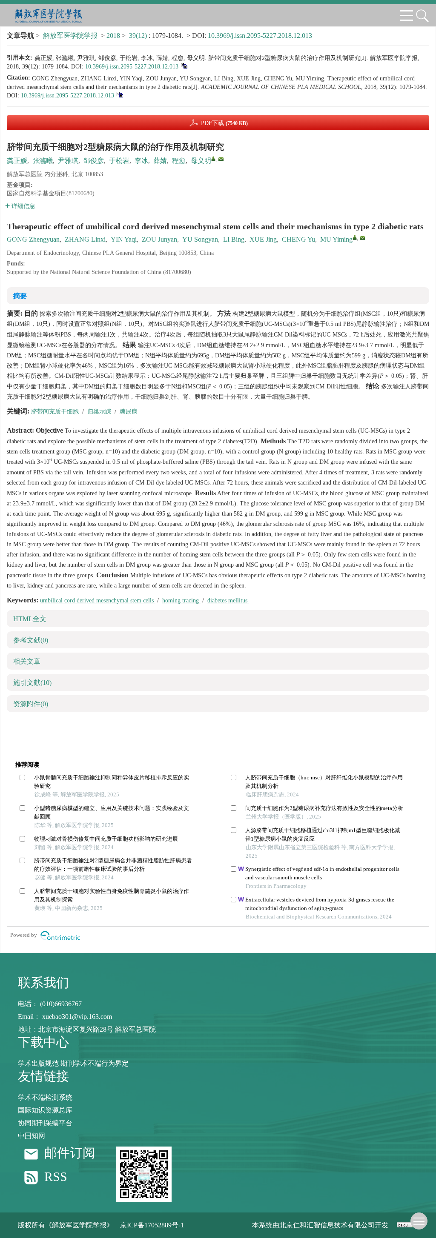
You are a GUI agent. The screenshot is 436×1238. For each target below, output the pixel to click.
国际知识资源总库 (45, 1110)
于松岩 (119, 160)
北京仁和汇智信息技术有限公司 (327, 1225)
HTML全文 (29, 618)
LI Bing (233, 239)
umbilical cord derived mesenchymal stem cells (97, 600)
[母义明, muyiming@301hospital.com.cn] (213, 158)
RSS (55, 1177)
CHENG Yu (298, 239)
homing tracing (181, 600)
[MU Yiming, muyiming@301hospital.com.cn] (355, 237)
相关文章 (26, 661)
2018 (113, 35)
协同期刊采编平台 (45, 1123)
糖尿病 (129, 411)
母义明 (201, 160)
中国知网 (31, 1135)
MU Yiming (336, 239)
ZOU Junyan (159, 239)
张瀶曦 (42, 160)
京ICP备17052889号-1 (152, 1225)
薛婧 (160, 160)
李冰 (141, 160)
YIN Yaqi (124, 239)
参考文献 (30, 640)
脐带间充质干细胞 (55, 411)
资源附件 (30, 703)
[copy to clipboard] (119, 94)
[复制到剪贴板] (183, 65)
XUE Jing (263, 239)
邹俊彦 (93, 160)
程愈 (179, 160)
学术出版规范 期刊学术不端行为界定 (73, 1063)
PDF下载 (224, 123)
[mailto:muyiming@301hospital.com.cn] (221, 159)
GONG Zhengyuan (33, 239)
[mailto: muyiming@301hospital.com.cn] (362, 238)
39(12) (139, 35)
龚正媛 (17, 160)
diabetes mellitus (228, 600)
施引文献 (32, 682)
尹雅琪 (68, 160)
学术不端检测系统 (45, 1097)
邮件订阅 (69, 1153)
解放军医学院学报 (70, 35)
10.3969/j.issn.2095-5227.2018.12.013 (260, 35)
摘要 (20, 296)
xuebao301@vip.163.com (77, 1016)
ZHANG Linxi (85, 239)
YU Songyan (200, 239)
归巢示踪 (100, 411)
